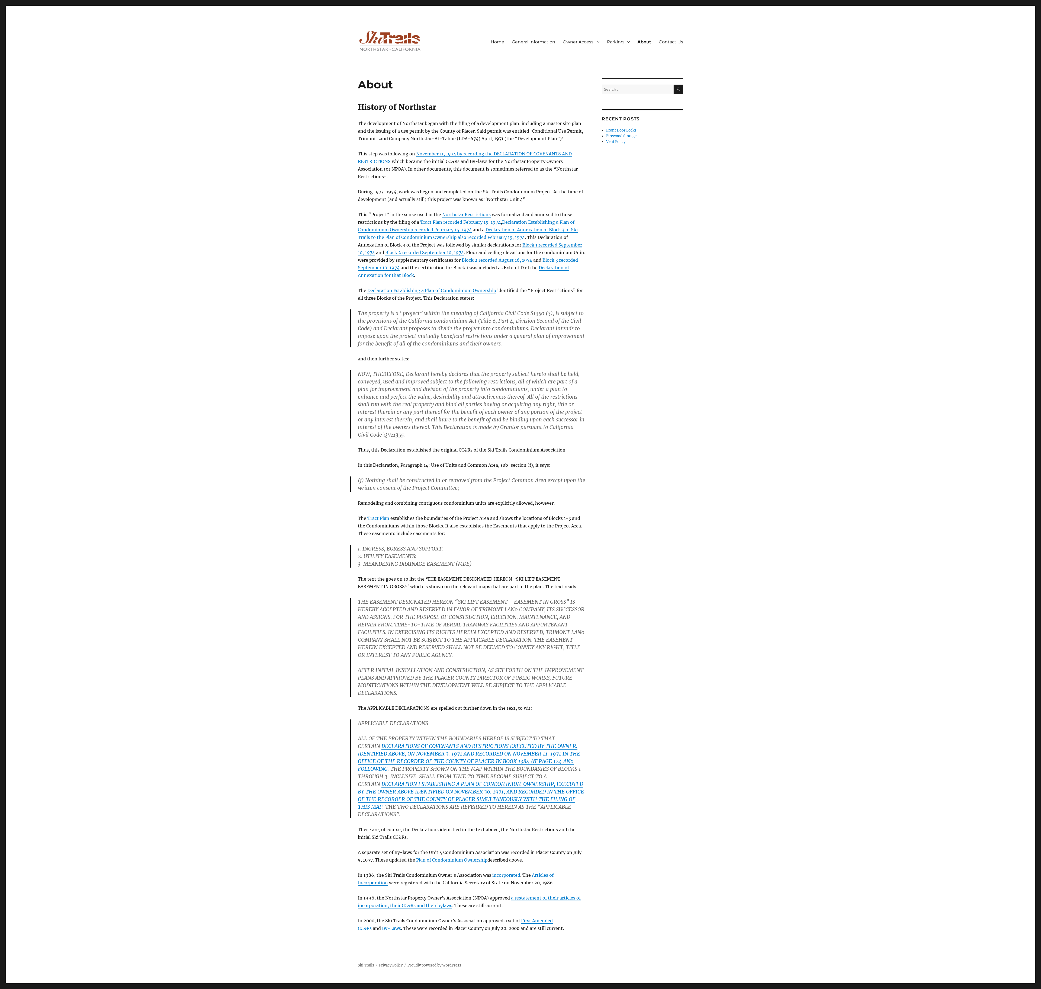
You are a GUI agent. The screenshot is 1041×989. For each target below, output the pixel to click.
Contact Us (671, 41)
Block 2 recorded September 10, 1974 (424, 252)
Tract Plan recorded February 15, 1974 (460, 222)
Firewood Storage (621, 136)
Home (497, 41)
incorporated (506, 875)
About (644, 41)
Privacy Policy (391, 965)
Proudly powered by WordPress (434, 965)
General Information (533, 41)
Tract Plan (378, 518)
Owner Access (578, 41)
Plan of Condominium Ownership (451, 860)
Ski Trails (366, 965)
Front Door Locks (621, 130)
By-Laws (391, 928)
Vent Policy (615, 141)
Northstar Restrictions (466, 214)
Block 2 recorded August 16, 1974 (497, 260)
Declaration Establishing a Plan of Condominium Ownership (431, 290)
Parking (615, 41)
